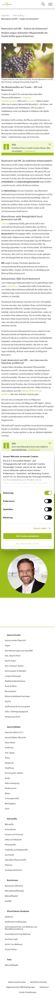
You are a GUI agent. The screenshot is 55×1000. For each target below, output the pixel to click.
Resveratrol (30, 101)
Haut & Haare (10, 660)
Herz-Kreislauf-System (14, 666)
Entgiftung (9, 768)
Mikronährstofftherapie (14, 891)
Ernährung (9, 747)
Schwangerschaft (12, 798)
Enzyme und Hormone (14, 834)
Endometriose (11, 286)
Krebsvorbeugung (12, 783)
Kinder (7, 778)
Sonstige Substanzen (13, 870)
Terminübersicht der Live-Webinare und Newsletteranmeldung (21, 928)
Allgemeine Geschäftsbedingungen (20, 987)
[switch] (48, 501)
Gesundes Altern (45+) (14, 732)
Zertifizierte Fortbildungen (16, 922)
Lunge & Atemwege (13, 676)
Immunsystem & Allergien (15, 671)
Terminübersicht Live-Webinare (17, 934)
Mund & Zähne (11, 686)
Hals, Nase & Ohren (12, 655)
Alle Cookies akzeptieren (27, 536)
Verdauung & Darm (12, 716)
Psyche (8, 701)
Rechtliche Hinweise (38, 982)
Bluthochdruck (35, 391)
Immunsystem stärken (14, 773)
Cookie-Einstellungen (27, 992)
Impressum (44, 987)
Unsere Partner (11, 949)
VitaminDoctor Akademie (18, 911)
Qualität (8, 901)
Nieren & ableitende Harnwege (17, 696)
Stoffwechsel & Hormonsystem (17, 706)
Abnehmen (9, 763)
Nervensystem (10, 691)
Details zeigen (40, 528)
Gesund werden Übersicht (15, 640)
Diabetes (24, 391)
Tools (9, 959)
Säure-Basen (10, 742)
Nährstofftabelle (11, 965)
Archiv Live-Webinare (13, 944)
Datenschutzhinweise (17, 982)
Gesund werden (14, 635)
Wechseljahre (10, 803)
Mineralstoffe (10, 844)
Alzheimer (5, 394)
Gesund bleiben (14, 727)
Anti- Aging (9, 752)
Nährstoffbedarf (11, 896)
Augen (7, 645)
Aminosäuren (10, 829)
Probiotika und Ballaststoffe (16, 850)
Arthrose (4, 223)
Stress (7, 757)
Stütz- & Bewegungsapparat (16, 711)
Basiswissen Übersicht (14, 886)
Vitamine (8, 865)
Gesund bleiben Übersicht (15, 737)
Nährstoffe (12, 819)
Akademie (9, 917)
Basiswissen (12, 880)
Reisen (7, 793)
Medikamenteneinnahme (15, 681)
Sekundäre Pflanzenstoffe (15, 860)
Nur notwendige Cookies (27, 544)
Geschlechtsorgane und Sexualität (19, 650)
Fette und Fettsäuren (13, 839)
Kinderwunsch (10, 788)
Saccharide (9, 855)
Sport (7, 808)
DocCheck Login (11, 939)
